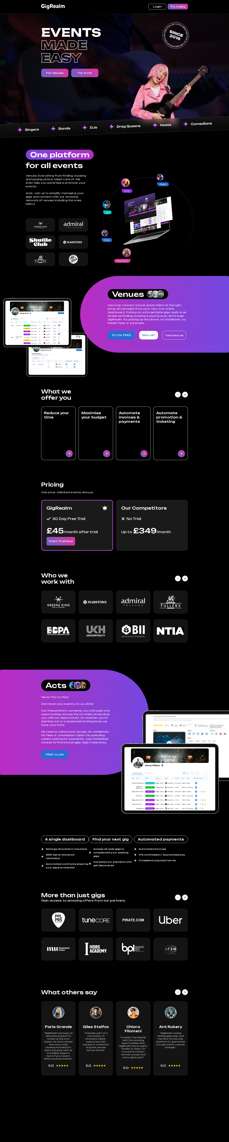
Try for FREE (121, 335)
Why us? (148, 335)
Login (157, 6)
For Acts (85, 72)
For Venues (54, 72)
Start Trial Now (61, 541)
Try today (177, 6)
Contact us (174, 335)
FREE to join (55, 754)
